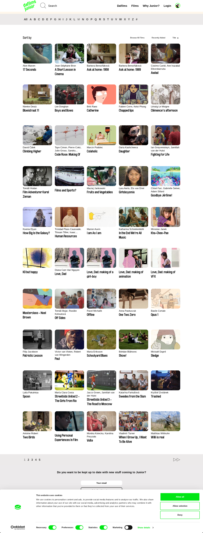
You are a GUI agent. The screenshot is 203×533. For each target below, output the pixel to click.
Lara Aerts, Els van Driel (131, 188)
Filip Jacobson (30, 351)
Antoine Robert (30, 433)
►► (176, 460)
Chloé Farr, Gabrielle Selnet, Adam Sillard (165, 190)
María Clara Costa (64, 392)
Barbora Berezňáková (98, 65)
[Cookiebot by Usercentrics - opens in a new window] (18, 528)
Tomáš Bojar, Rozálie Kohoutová (66, 312)
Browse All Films (137, 38)
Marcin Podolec (95, 147)
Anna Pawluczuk (127, 311)
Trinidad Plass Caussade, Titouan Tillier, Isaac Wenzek (68, 231)
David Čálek (29, 147)
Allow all (180, 497)
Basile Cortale (158, 311)
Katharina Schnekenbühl (131, 229)
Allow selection (180, 506)
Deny (179, 515)
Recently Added (158, 38)
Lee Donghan (61, 106)
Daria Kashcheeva (128, 147)
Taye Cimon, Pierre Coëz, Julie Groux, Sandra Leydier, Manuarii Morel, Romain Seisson (68, 149)
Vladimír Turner (127, 433)
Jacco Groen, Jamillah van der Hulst (100, 394)
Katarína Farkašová (129, 392)
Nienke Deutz (30, 106)
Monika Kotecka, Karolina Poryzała (100, 435)
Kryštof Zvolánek (159, 392)
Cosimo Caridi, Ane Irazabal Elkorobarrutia (165, 67)
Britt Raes (92, 106)
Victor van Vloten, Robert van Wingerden (68, 353)
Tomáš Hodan (30, 188)
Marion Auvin (93, 229)
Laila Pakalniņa (30, 392)
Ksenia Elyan (29, 229)
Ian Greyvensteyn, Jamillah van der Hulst (165, 149)
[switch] (79, 527)
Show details (144, 527)
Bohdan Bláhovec (128, 351)
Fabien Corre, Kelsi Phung (132, 106)
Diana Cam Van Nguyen (67, 270)
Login (167, 5)
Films (135, 5)
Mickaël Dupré (158, 351)
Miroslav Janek (159, 229)
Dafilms (122, 5)
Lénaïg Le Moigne (160, 106)
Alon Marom (29, 65)
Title (174, 38)
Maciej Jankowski (96, 188)
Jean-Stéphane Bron (65, 65)
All (25, 19)
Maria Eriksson (94, 351)
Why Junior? (151, 5)
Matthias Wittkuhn (160, 433)
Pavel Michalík (94, 311)
